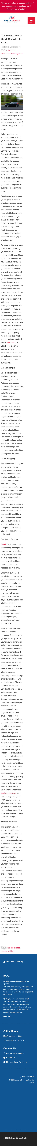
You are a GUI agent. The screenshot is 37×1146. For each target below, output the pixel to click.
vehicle (11, 951)
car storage (15, 947)
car (8, 947)
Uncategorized (17, 53)
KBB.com (10, 342)
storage (4, 951)
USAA (3, 544)
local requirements (8, 793)
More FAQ (7, 1016)
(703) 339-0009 (27, 1076)
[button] (33, 2)
